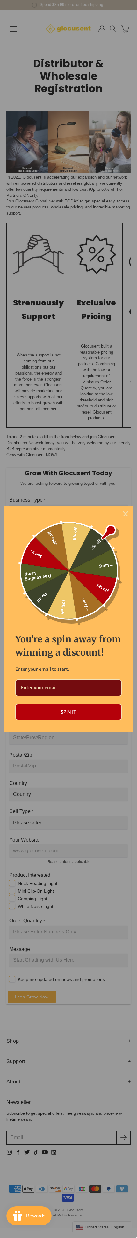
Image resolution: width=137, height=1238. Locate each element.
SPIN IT (68, 712)
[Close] (125, 514)
